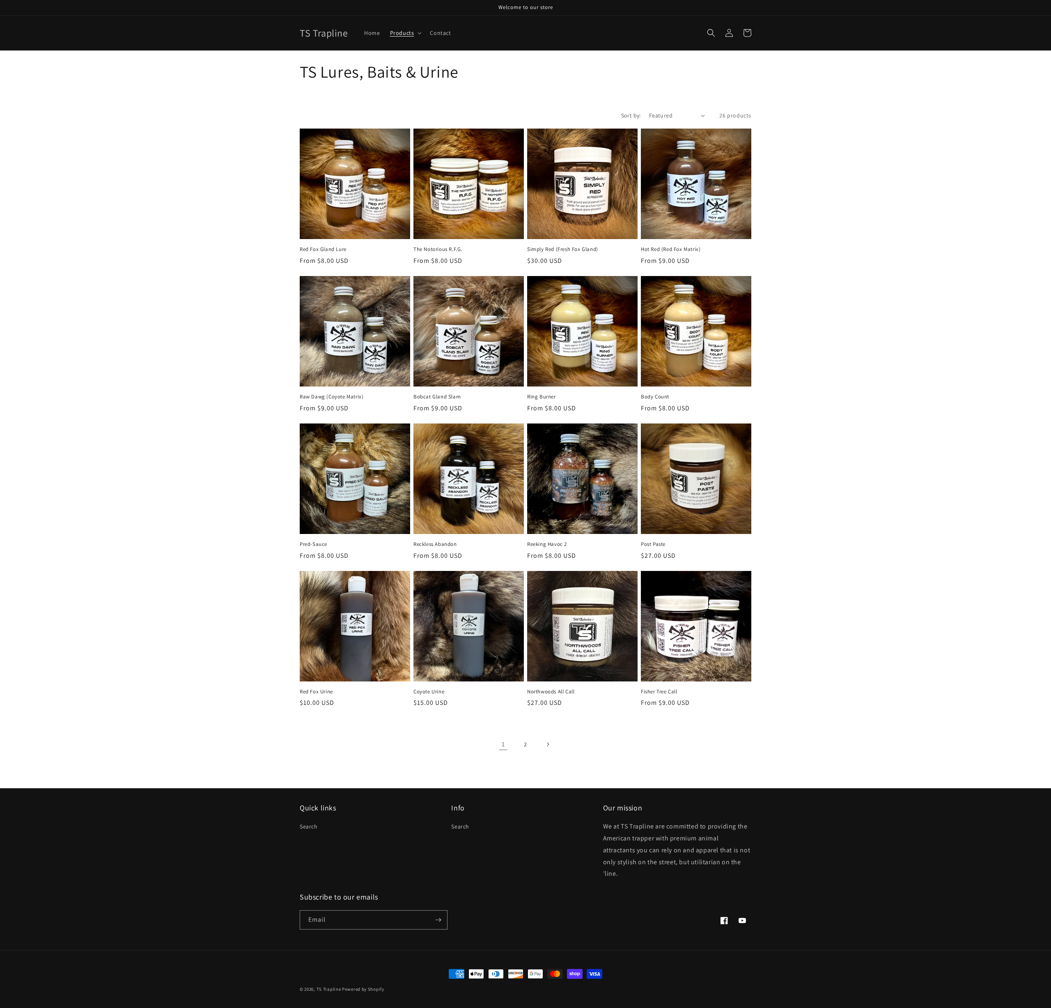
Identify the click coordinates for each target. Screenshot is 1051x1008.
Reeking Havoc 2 (547, 544)
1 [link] (503, 744)
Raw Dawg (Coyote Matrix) (331, 397)
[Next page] (548, 744)
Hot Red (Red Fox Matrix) (670, 249)
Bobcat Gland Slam (437, 397)
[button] (405, 32)
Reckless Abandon (435, 544)
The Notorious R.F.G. (437, 249)
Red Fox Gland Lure (323, 249)
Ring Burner (541, 397)
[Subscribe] (438, 920)
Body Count (655, 397)
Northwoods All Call (550, 691)
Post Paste (653, 544)
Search (309, 826)
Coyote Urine (428, 691)
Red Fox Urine (316, 691)
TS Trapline (329, 989)
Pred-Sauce (313, 544)
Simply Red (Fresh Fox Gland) (562, 249)
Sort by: (631, 115)
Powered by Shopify (363, 989)
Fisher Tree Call (659, 691)
